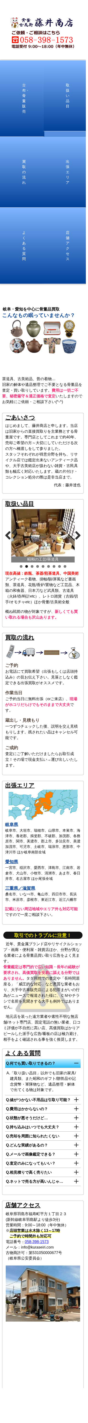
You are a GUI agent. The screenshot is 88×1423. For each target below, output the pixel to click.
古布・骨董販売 (25, 98)
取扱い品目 (67, 95)
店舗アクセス (67, 246)
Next (76, 535)
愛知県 (11, 861)
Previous (10, 535)
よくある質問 (24, 246)
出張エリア (67, 172)
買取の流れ (24, 172)
